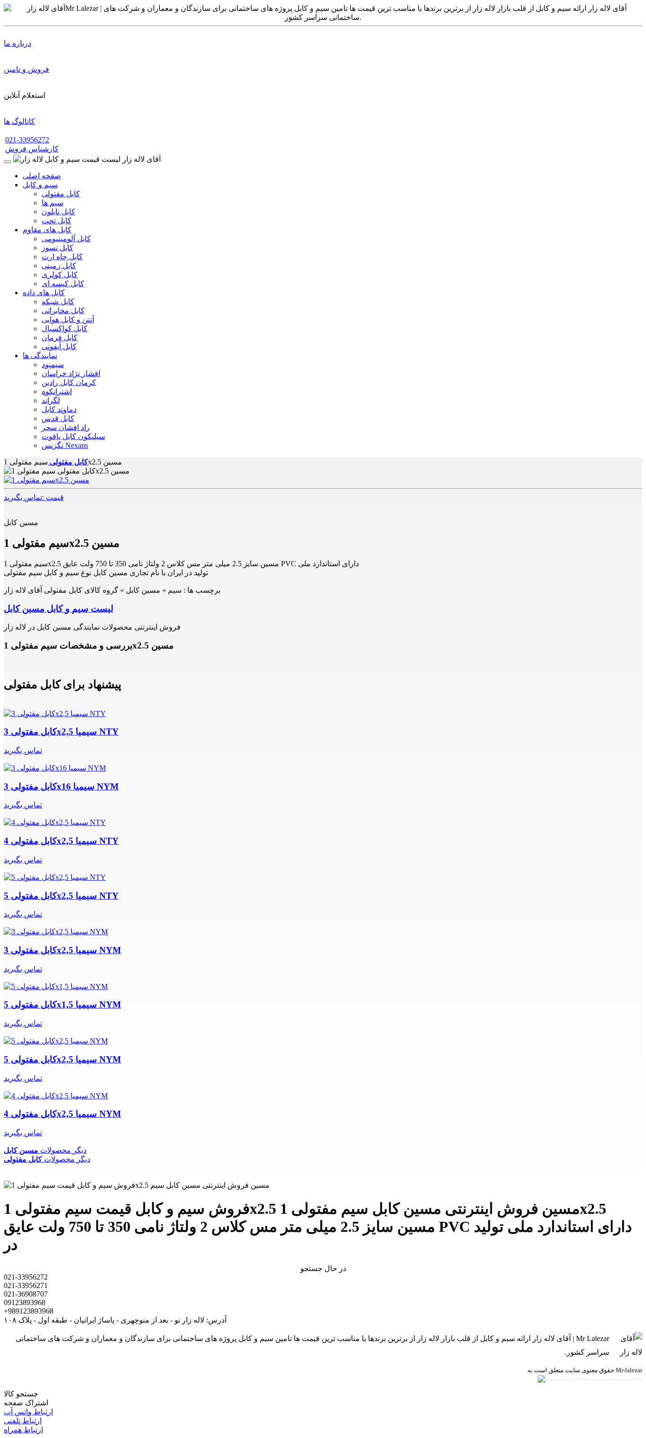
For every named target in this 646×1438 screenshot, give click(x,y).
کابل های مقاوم (47, 230)
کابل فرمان (60, 337)
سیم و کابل (40, 185)
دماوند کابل (59, 409)
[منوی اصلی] (7, 161)
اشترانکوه (57, 391)
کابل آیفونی (59, 346)
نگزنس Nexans (65, 445)
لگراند (51, 400)
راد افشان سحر (66, 427)
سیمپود (53, 364)
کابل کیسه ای (63, 284)
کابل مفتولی (61, 194)
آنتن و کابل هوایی (68, 320)
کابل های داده (44, 293)
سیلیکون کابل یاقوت (73, 436)
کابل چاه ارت (62, 257)
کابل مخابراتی (63, 311)
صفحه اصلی (42, 176)
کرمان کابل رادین (69, 382)
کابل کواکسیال (64, 328)
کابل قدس (58, 418)
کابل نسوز (57, 248)
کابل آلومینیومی (66, 239)
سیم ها (52, 203)
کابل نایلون (58, 212)
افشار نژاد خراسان (71, 373)
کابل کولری (60, 275)
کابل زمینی (59, 266)
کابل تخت (56, 221)
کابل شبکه (58, 302)
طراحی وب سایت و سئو (615, 1378)
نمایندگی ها (40, 355)
